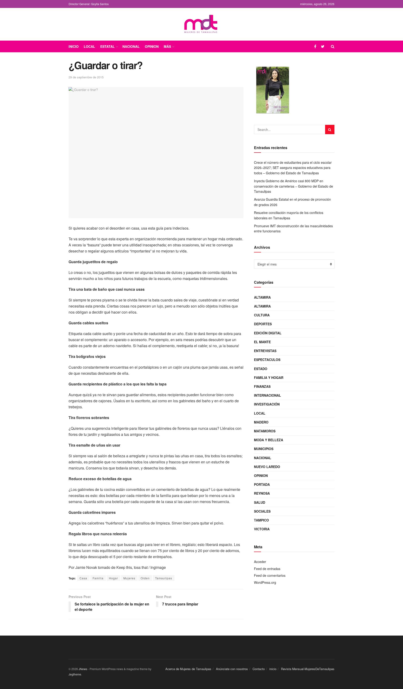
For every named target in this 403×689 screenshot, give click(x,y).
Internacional (267, 395)
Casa (83, 578)
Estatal (107, 46)
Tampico (261, 520)
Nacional (131, 46)
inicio (272, 669)
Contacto (259, 669)
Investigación (267, 404)
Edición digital (267, 333)
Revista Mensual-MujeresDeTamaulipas (307, 669)
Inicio (74, 46)
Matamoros (264, 431)
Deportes (263, 324)
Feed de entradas (267, 568)
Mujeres (129, 578)
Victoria (262, 529)
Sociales (262, 511)
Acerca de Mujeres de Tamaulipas (188, 669)
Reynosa (262, 493)
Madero (261, 422)
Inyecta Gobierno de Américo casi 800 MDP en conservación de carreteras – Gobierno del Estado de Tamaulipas (293, 186)
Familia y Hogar (268, 377)
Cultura (262, 315)
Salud (259, 502)
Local (89, 46)
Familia (98, 578)
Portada (262, 484)
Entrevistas (265, 350)
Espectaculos (267, 359)
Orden (145, 578)
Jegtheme (75, 674)
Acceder (260, 561)
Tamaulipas (163, 578)
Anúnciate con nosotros (232, 669)
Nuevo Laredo (267, 466)
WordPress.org (265, 582)
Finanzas (262, 386)
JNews (83, 669)
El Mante (262, 341)
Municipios (263, 448)
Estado (260, 368)
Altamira (262, 297)
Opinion (152, 46)
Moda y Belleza (268, 439)
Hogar (113, 578)
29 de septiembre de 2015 (86, 77)
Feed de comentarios (269, 575)
